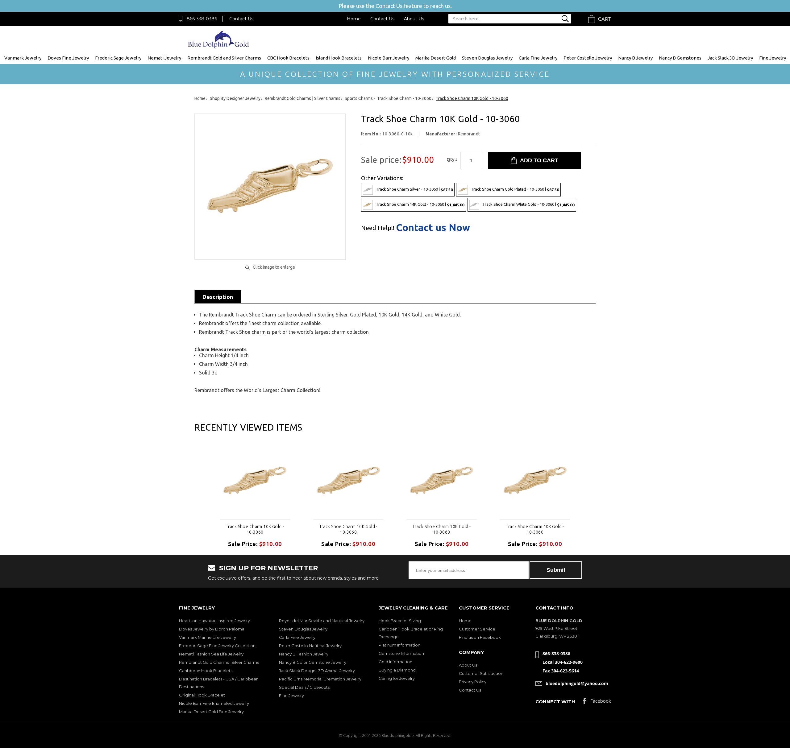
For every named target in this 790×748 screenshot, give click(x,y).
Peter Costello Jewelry (587, 57)
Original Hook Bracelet (202, 694)
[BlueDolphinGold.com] (219, 47)
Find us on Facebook (480, 637)
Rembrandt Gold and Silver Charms (224, 57)
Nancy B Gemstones (680, 57)
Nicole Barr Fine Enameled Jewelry (214, 703)
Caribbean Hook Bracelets (205, 670)
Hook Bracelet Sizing (400, 620)
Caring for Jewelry (397, 678)
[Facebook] (597, 702)
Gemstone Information (401, 653)
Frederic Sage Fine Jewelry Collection (217, 645)
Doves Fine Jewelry (68, 57)
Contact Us (241, 19)
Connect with (555, 702)
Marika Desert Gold (435, 57)
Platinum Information (399, 645)
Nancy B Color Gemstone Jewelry (312, 662)
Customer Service (477, 628)
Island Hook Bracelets (339, 57)
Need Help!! (377, 228)
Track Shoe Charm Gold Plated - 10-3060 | (515, 189)
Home (354, 19)
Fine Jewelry (772, 57)
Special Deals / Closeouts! (305, 687)
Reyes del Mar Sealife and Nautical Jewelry (321, 620)
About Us (414, 19)
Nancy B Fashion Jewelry (303, 653)
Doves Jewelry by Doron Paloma (211, 628)
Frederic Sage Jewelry (118, 57)
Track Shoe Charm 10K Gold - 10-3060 (255, 529)
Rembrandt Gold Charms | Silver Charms (219, 662)
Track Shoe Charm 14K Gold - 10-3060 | (420, 204)
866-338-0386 (202, 19)
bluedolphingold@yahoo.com (577, 683)
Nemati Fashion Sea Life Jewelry (211, 653)
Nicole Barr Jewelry (388, 57)
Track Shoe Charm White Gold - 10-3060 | (528, 204)
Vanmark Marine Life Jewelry (207, 637)
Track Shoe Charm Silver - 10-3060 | (414, 189)
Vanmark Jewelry (22, 57)
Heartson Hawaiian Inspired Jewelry (214, 620)
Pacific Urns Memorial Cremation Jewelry (320, 678)
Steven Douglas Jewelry (487, 57)
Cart (604, 19)
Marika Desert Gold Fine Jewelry (211, 711)
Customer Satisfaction (481, 673)
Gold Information (395, 661)
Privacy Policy (472, 681)
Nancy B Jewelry (635, 57)
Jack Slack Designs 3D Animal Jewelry (317, 670)
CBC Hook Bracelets (288, 57)
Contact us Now (433, 227)
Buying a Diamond (397, 669)
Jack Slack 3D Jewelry (730, 57)
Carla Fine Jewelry (538, 57)
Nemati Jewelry (164, 57)
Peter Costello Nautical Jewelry (310, 645)
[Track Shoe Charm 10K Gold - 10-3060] (270, 248)
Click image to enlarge (274, 267)
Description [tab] (217, 297)
